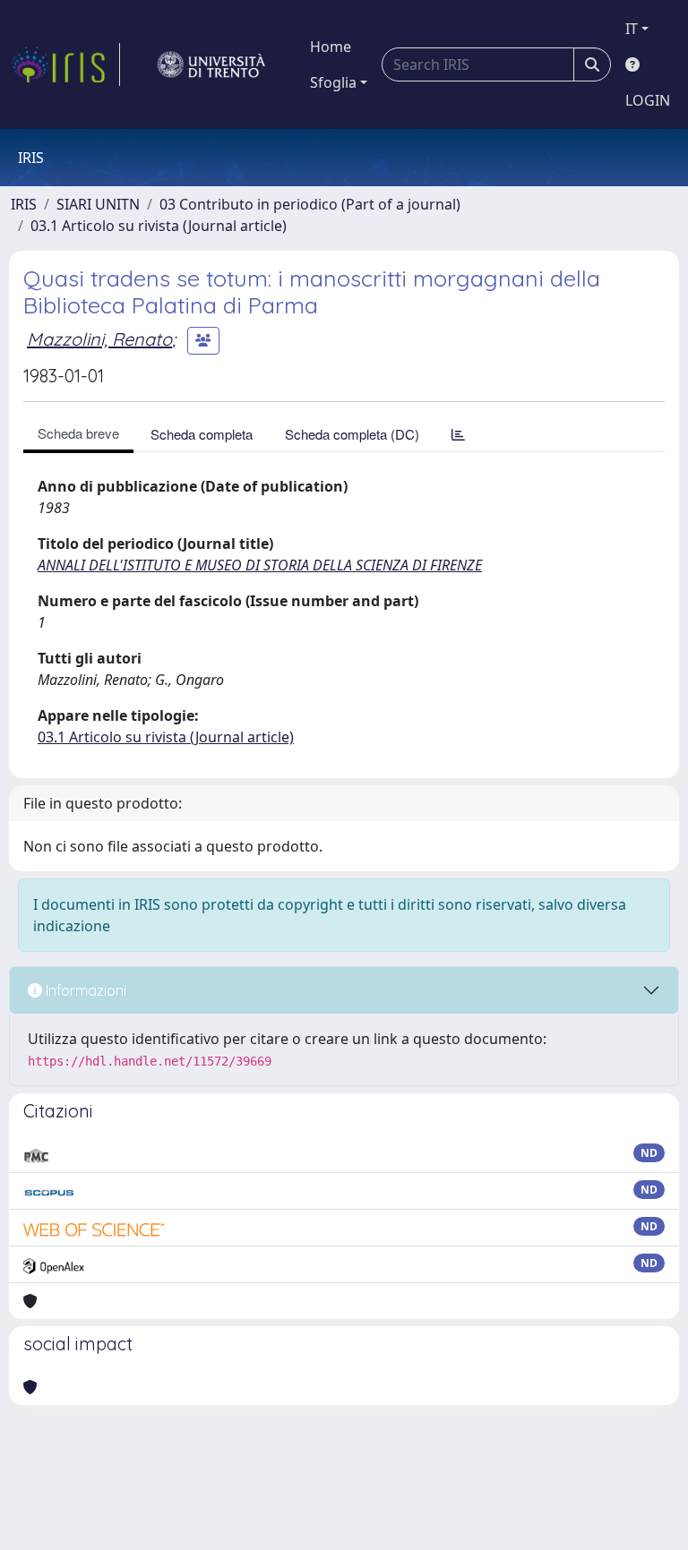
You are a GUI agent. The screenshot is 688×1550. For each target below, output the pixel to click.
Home (330, 46)
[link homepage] (65, 64)
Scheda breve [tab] (78, 433)
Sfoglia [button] (333, 82)
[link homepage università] (211, 64)
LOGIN (647, 100)
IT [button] (631, 29)
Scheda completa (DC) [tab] (352, 433)
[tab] (458, 433)
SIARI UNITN (98, 204)
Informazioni (84, 990)
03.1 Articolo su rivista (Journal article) (158, 225)
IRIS (24, 204)
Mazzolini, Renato (99, 339)
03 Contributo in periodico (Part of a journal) (309, 204)
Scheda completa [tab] (201, 433)
